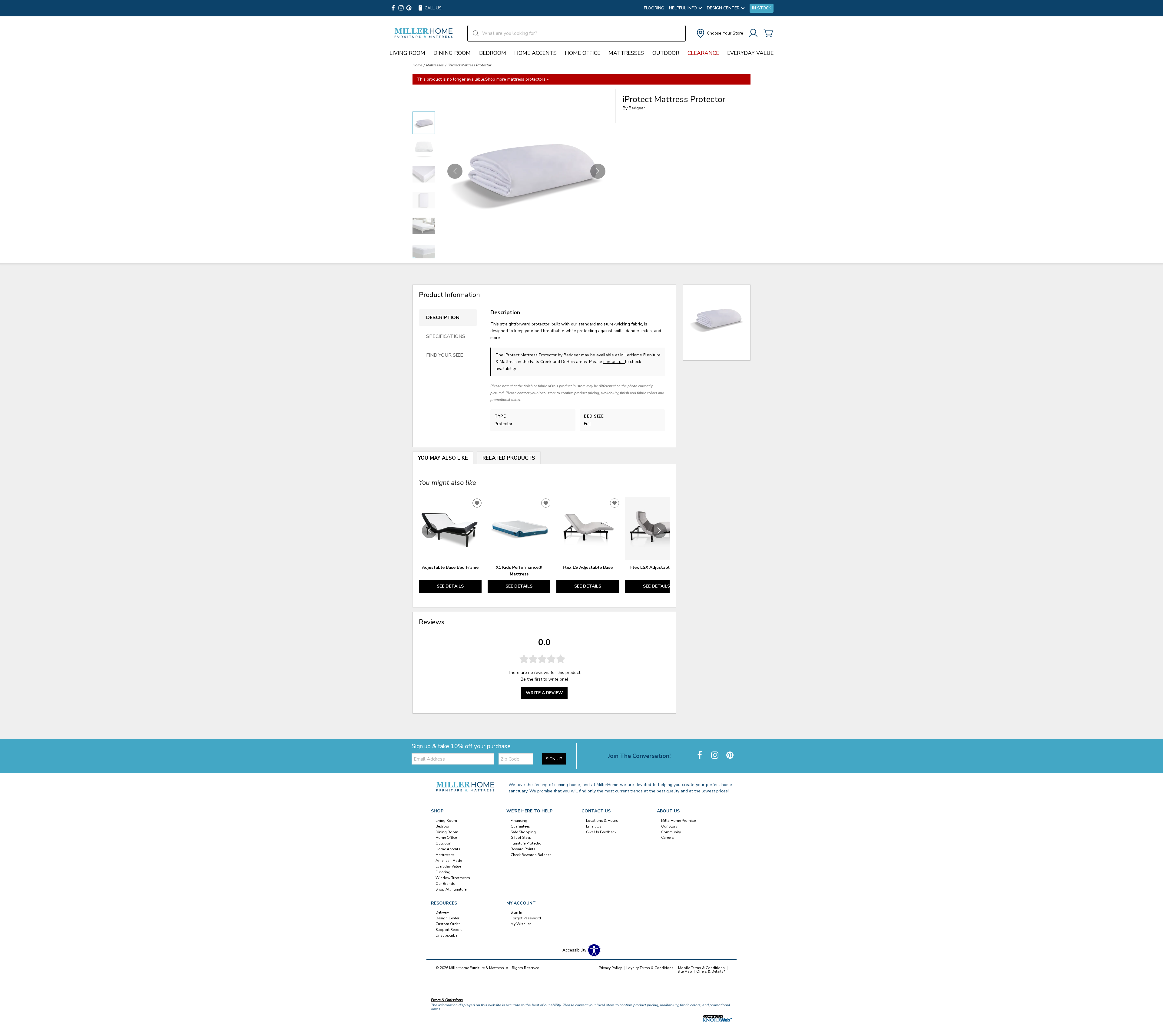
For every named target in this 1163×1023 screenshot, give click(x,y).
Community (671, 831)
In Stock (761, 8)
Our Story (669, 826)
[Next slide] (659, 530)
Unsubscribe (446, 935)
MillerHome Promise (678, 820)
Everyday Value (750, 53)
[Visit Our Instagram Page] (715, 755)
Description (442, 317)
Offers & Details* (710, 971)
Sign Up (554, 759)
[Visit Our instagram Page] (401, 8)
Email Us (593, 826)
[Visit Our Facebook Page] (700, 755)
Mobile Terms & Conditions (701, 967)
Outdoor (665, 53)
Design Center (447, 918)
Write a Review (544, 693)
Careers (667, 837)
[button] (719, 33)
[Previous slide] (429, 530)
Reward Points (523, 849)
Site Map (685, 971)
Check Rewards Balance (531, 854)
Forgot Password (526, 918)
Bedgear (637, 108)
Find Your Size (444, 355)
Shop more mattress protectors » (516, 79)
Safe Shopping (523, 831)
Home (417, 65)
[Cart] (768, 33)
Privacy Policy (610, 967)
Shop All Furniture (451, 889)
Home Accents (535, 53)
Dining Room (452, 53)
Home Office (582, 53)
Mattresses (626, 53)
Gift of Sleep (521, 837)
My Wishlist (521, 923)
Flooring (654, 8)
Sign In (516, 912)
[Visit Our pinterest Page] (409, 8)
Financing (519, 820)
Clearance (703, 53)
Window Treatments (453, 877)
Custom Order (448, 923)
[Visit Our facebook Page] (393, 8)
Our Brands (445, 883)
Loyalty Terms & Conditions (650, 967)
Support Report (449, 929)
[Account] (753, 33)
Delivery (442, 912)
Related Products (508, 458)
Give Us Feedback (601, 831)
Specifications (445, 336)
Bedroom (492, 53)
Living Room (407, 53)
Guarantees (520, 826)
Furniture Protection (527, 843)
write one (557, 679)
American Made (449, 860)
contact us (614, 362)
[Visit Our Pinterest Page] (730, 755)
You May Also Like (443, 458)
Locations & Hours (602, 820)
